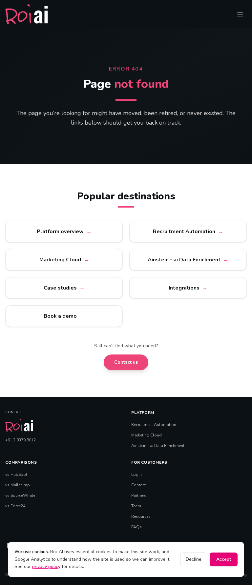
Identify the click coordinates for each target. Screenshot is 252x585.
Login (136, 474)
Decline (193, 559)
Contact (138, 485)
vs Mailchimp (17, 485)
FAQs (136, 527)
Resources (141, 516)
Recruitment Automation (153, 424)
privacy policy (46, 566)
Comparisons (21, 462)
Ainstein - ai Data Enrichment (157, 445)
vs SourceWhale (20, 495)
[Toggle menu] (240, 14)
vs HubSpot (16, 474)
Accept (223, 559)
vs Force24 (15, 506)
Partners (138, 495)
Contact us (126, 362)
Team (136, 506)
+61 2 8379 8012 (20, 440)
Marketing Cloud (146, 435)
